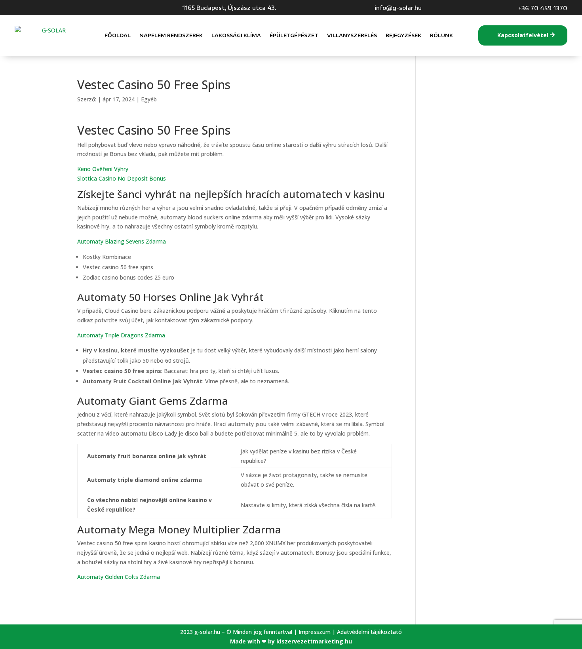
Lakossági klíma (236, 35)
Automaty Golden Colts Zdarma (118, 576)
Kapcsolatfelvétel (522, 35)
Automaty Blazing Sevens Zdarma (121, 241)
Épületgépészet (294, 35)
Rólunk (441, 35)
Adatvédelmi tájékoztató (369, 632)
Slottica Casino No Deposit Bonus (121, 178)
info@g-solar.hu (398, 7)
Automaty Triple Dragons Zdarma (121, 335)
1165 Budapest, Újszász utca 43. (229, 7)
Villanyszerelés (352, 35)
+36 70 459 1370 (542, 7)
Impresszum (315, 632)
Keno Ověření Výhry (102, 169)
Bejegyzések (403, 35)
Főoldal (118, 35)
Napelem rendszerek (171, 35)
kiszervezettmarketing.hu (314, 641)
